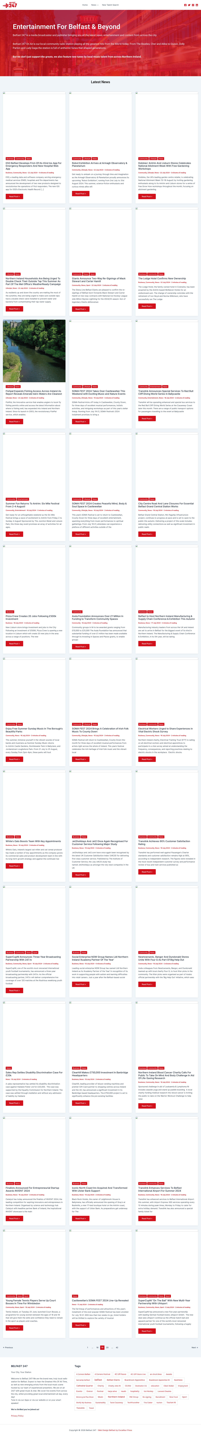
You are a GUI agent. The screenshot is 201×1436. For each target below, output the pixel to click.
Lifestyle (87, 159)
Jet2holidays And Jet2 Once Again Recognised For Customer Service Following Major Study (100, 843)
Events (79, 1391)
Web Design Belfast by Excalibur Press (115, 1430)
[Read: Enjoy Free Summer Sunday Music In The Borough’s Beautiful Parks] (34, 688)
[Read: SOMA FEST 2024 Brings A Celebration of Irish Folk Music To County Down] (100, 688)
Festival (100, 1391)
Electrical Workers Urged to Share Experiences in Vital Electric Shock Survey (165, 730)
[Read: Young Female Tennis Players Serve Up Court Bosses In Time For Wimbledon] (34, 1260)
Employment (183, 1386)
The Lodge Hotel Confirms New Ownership (162, 278)
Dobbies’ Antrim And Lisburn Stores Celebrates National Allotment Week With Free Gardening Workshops (164, 166)
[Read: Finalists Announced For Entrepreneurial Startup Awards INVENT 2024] (34, 1148)
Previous (8, 1347)
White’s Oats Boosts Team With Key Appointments (33, 841)
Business (10, 159)
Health (123, 1391)
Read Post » (14, 196)
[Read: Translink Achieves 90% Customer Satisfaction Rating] (167, 801)
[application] (97, 5)
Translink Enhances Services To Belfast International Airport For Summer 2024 (160, 1189)
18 (97, 1347)
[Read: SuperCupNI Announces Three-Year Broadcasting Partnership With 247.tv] (34, 916)
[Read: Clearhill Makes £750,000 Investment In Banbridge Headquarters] (100, 1032)
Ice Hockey (148, 1391)
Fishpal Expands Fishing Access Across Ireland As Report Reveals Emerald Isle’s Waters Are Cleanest (34, 392)
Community (20, 159)
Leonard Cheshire (164, 1391)
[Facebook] (185, 5)
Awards (169, 1374)
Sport (92, 274)
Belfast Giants (113, 1380)
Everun (90, 1391)
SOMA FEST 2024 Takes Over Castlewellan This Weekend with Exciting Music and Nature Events (99, 392)
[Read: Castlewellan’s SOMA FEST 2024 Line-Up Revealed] (100, 1260)
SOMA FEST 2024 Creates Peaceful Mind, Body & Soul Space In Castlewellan (99, 505)
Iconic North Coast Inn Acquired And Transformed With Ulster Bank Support (99, 1189)
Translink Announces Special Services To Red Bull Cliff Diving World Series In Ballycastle (165, 392)
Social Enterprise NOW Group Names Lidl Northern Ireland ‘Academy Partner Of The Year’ (100, 958)
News (29, 159)
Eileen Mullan (169, 1386)
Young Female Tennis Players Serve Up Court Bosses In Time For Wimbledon (31, 1302)
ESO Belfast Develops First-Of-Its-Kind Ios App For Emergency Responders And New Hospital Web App (34, 166)
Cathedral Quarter (84, 1386)
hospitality (134, 1391)
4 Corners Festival (102, 1374)
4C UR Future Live (138, 1374)
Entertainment (155, 387)
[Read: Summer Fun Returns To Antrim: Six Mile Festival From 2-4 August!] (34, 463)
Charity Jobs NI (114, 1386)
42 (117, 1347)
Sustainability (100, 1403)
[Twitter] (189, 5)
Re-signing (147, 1397)
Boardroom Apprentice (135, 1380)
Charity (101, 1386)
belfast (98, 1380)
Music (100, 1397)
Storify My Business (83, 1403)
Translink (80, 1408)
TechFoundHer (133, 1403)
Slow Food (173, 1397)
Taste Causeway (116, 1403)
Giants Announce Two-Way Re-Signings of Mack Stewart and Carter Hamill (99, 280)
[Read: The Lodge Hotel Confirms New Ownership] (167, 238)
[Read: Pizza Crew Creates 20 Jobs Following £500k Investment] (34, 576)
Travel (91, 1408)
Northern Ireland (116, 1397)
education (155, 1386)
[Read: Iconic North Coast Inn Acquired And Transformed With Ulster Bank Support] (100, 1148)
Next (195, 1347)
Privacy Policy (17, 1416)
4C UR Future (120, 1374)
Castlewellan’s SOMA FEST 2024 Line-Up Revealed (100, 1300)
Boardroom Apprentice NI (159, 1380)
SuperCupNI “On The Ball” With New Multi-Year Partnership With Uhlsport (164, 1302)
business (178, 1380)
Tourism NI (171, 1402)
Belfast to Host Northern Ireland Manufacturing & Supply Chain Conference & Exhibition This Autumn (166, 617)
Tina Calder (148, 1403)
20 (107, 1347)
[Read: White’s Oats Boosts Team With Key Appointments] (34, 801)
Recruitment (160, 1397)
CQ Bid (128, 1386)
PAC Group (133, 1397)
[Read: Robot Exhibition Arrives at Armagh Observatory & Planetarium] (100, 123)
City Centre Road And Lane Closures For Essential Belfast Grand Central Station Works (166, 505)
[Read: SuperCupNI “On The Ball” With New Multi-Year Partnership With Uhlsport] (167, 1260)
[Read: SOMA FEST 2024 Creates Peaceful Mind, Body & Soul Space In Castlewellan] (100, 463)
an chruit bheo (156, 1374)
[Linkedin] (197, 5)
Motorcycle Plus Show (85, 1397)
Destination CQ (141, 1386)
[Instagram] (193, 5)
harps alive (112, 1391)
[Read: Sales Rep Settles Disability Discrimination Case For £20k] (34, 1032)
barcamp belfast (83, 1380)
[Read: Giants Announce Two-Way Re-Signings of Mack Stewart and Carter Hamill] (100, 238)
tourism (159, 1403)
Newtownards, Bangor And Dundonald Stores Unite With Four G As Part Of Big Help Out (163, 958)
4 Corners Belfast (83, 1374)
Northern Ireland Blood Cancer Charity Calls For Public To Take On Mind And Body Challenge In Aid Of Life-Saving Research (166, 1075)
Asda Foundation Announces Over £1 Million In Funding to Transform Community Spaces (97, 617)
